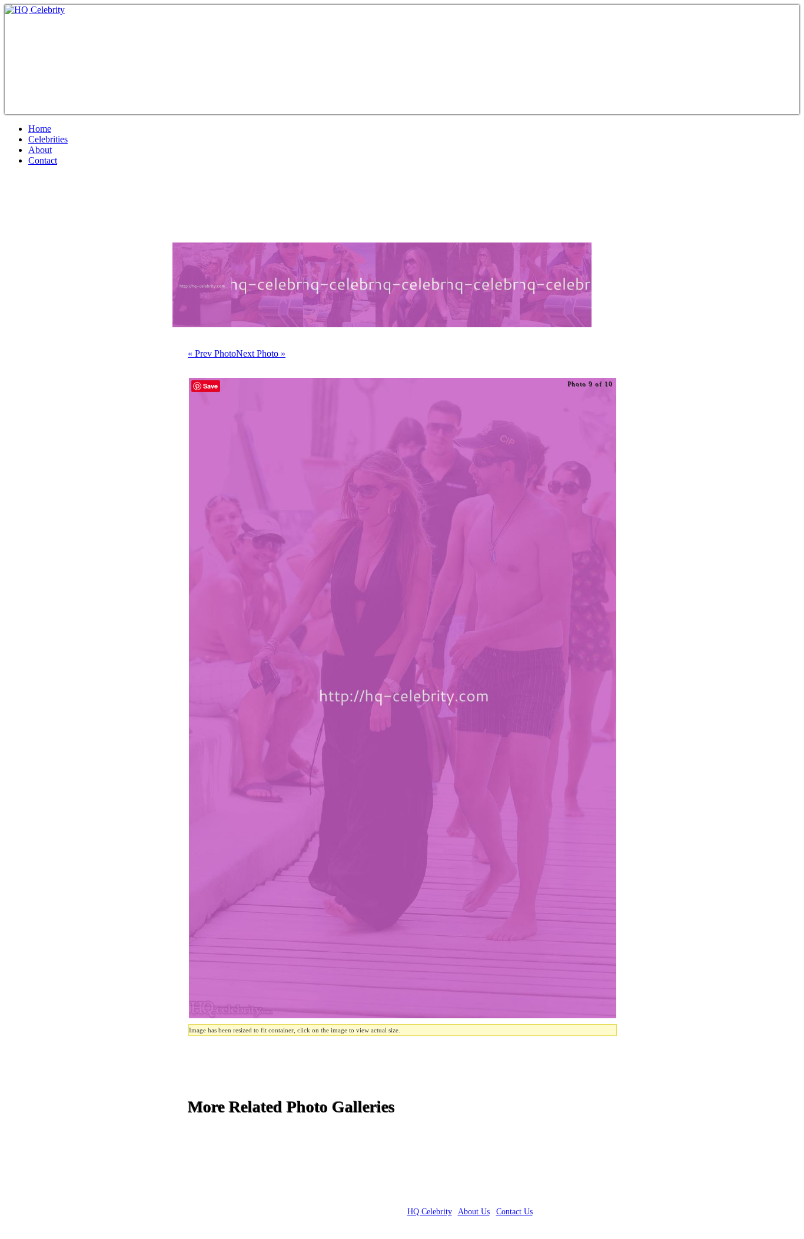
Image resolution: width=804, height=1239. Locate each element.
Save (210, 385)
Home (39, 129)
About (40, 150)
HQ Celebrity (429, 1211)
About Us (474, 1211)
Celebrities (48, 139)
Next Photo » (260, 353)
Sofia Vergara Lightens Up (111, 209)
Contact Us (514, 1211)
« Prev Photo (212, 353)
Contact (42, 160)
